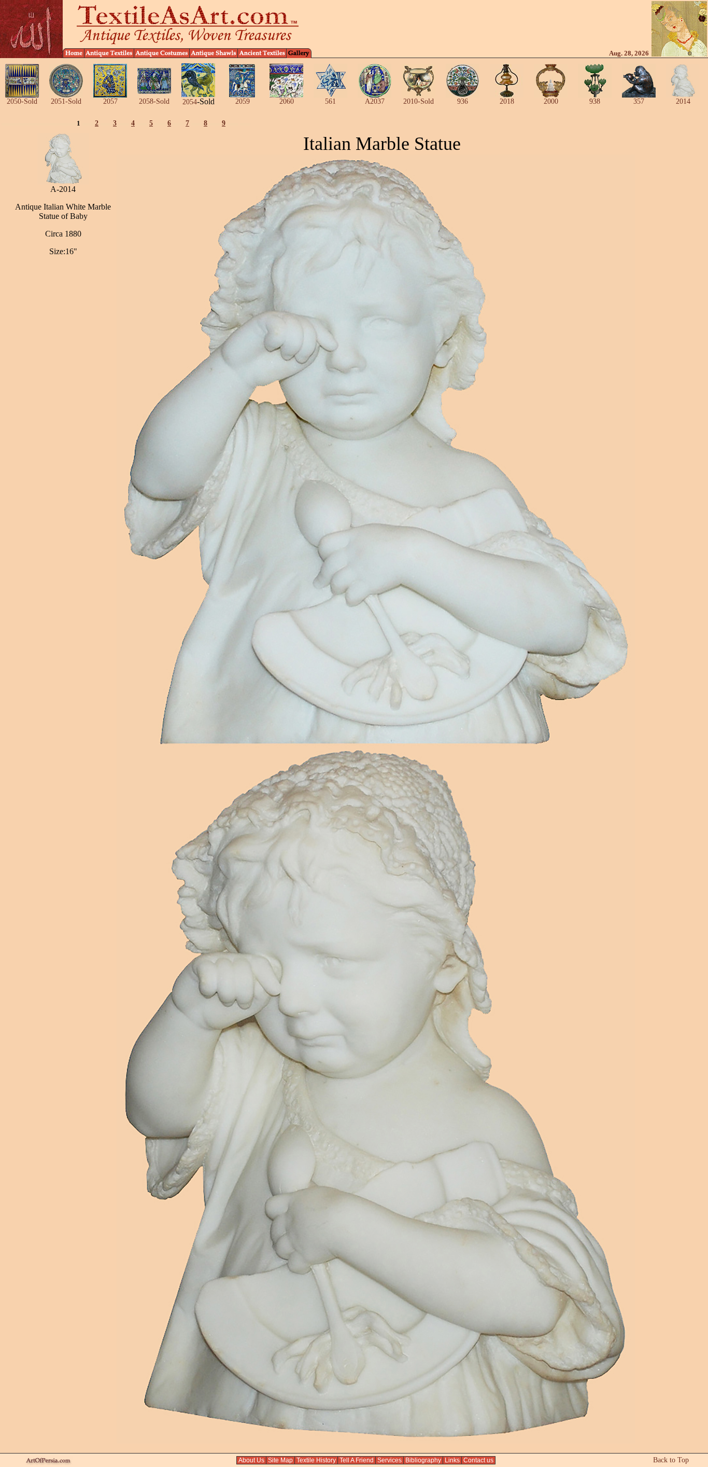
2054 (189, 102)
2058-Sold (154, 101)
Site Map (280, 1460)
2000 (551, 101)
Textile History (316, 1460)
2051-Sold (66, 101)
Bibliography (423, 1460)
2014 (683, 101)
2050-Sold (22, 101)
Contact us (478, 1460)
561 (330, 101)
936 (462, 101)
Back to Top (671, 1460)
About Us (251, 1460)
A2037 (375, 101)
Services (389, 1460)
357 (638, 101)
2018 (507, 101)
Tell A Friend (356, 1460)
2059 (242, 101)
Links (452, 1460)
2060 (286, 101)
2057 (110, 101)
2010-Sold (418, 101)
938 (594, 101)
